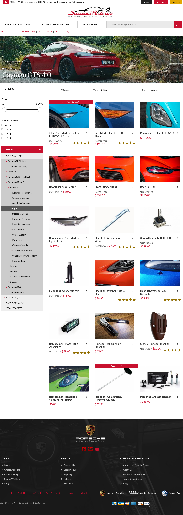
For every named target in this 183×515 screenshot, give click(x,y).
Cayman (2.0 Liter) (17, 161)
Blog (125, 483)
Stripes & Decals (20, 213)
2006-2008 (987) (13, 308)
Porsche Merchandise (55, 24)
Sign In (146, 2)
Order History (11, 474)
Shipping (68, 474)
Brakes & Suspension (20, 276)
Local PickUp (70, 469)
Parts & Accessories (17, 24)
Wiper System (19, 234)
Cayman (9, 149)
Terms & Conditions (132, 478)
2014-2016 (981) (13, 297)
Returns (67, 478)
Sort (144, 89)
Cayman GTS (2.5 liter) (19, 176)
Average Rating (10, 120)
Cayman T (13, 171)
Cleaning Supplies (20, 245)
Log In (7, 465)
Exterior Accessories (22, 192)
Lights (15, 208)
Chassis (13, 281)
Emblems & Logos (21, 219)
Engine (13, 271)
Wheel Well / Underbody (24, 255)
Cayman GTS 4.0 (16, 182)
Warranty (68, 483)
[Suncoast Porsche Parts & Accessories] (90, 12)
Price (4, 99)
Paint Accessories (21, 224)
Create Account (12, 469)
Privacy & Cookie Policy (135, 474)
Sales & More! (89, 24)
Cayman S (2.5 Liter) (17, 166)
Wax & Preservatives (22, 250)
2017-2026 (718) (13, 155)
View (95, 89)
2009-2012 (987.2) (14, 302)
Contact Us (69, 465)
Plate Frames (18, 240)
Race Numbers (19, 229)
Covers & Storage (20, 197)
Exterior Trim (18, 260)
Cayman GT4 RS (16, 292)
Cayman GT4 (14, 287)
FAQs (7, 483)
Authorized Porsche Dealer (136, 465)
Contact (161, 2)
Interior (13, 266)
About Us (127, 469)
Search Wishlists (12, 478)
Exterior (14, 187)
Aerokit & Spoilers (21, 203)
